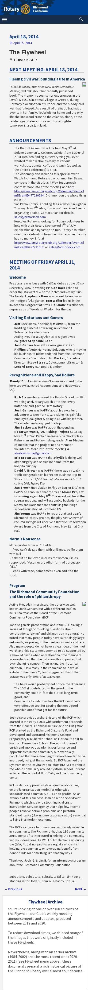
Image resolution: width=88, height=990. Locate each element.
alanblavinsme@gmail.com (32, 453)
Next (80, 889)
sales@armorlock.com (30, 217)
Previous (13, 889)
